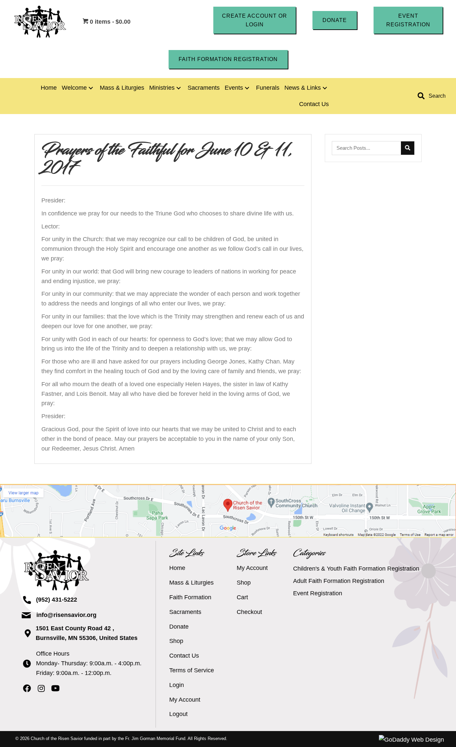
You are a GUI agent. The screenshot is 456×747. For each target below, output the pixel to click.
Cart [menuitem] (242, 597)
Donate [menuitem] (179, 626)
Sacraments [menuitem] (185, 612)
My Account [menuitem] (184, 699)
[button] (254, 20)
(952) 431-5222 (56, 599)
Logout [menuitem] (178, 714)
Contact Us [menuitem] (184, 655)
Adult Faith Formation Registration (338, 581)
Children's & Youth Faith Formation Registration (356, 568)
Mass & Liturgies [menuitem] (191, 582)
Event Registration (317, 593)
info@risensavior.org (66, 615)
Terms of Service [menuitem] (191, 670)
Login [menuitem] (176, 685)
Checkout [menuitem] (249, 612)
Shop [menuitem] (176, 641)
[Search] (407, 148)
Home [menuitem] (177, 568)
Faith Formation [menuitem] (190, 597)
